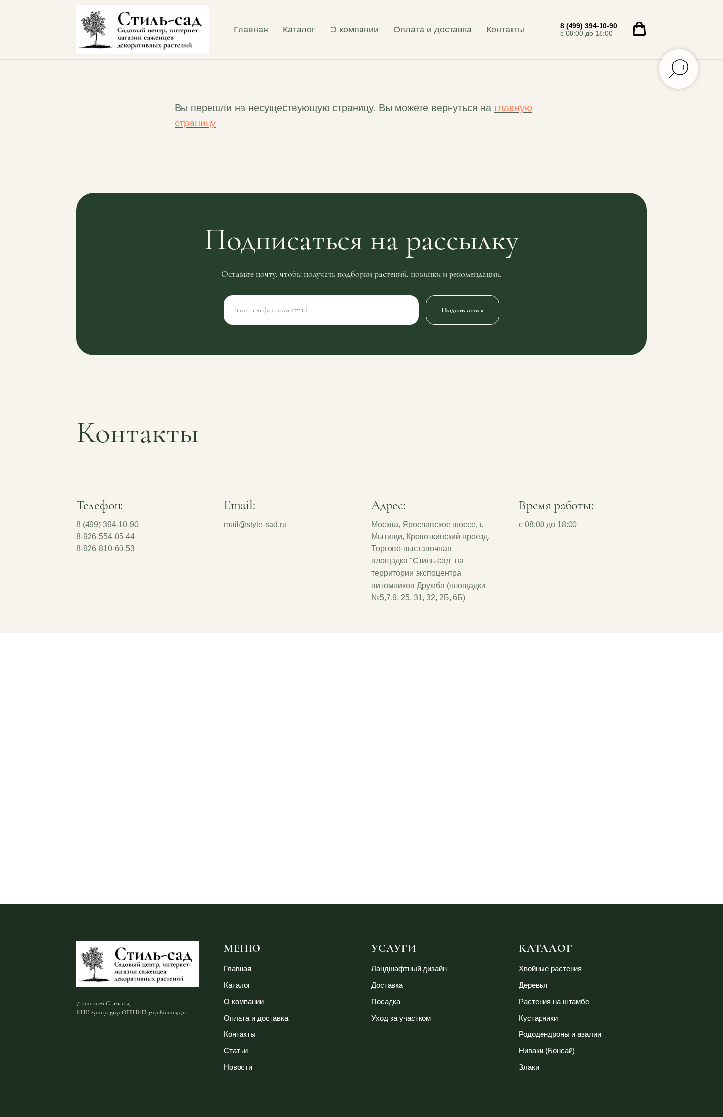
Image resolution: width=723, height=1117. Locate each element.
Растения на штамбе (554, 1001)
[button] (639, 29)
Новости (238, 1067)
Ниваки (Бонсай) (547, 1050)
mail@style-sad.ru (255, 524)
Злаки (529, 1067)
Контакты (505, 29)
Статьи (236, 1050)
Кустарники (538, 1018)
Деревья (533, 985)
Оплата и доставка (432, 29)
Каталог (299, 29)
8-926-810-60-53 (105, 548)
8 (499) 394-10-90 (588, 26)
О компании (354, 29)
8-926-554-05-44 (105, 536)
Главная (251, 29)
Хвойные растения (550, 968)
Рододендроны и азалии (560, 1034)
